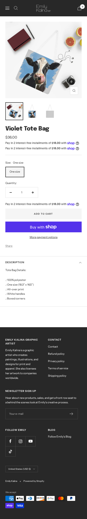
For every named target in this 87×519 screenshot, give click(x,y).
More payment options (44, 237)
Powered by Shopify (33, 481)
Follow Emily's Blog (59, 436)
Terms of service (58, 368)
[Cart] (79, 8)
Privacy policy (56, 361)
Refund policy (56, 353)
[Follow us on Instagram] (20, 441)
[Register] (71, 413)
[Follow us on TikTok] (10, 451)
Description (14, 262)
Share (8, 246)
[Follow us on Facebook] (10, 441)
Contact (53, 346)
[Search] (16, 8)
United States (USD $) (19, 469)
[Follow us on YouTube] (30, 441)
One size (15, 171)
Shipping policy (57, 375)
